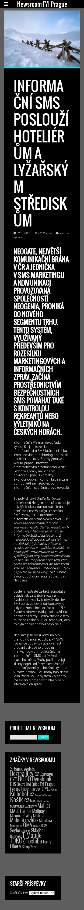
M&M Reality (43, 801)
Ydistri (34, 847)
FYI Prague (44, 233)
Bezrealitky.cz (24, 773)
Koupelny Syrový (43, 795)
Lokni (33, 800)
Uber (14, 846)
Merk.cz (38, 815)
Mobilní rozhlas (24, 820)
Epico (35, 784)
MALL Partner (21, 810)
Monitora (45, 820)
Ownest (36, 826)
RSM (44, 825)
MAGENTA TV (30, 806)
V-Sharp (24, 847)
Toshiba (34, 840)
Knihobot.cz (22, 793)
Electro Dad (24, 784)
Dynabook (41, 778)
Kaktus (54, 789)
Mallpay (38, 810)
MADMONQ (17, 806)
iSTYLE (45, 789)
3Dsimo (16, 768)
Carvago (46, 773)
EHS (13, 783)
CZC (13, 779)
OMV (27, 825)
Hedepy (15, 789)
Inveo (35, 788)
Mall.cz (44, 805)
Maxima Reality (21, 815)
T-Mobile (32, 835)
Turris (47, 841)
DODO (24, 778)
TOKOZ (17, 840)
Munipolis (16, 825)
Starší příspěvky (19, 892)
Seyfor (15, 830)
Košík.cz (19, 799)
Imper (25, 788)
